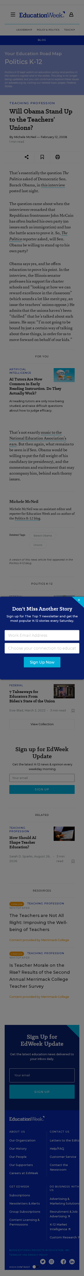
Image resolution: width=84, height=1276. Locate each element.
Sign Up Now (42, 662)
